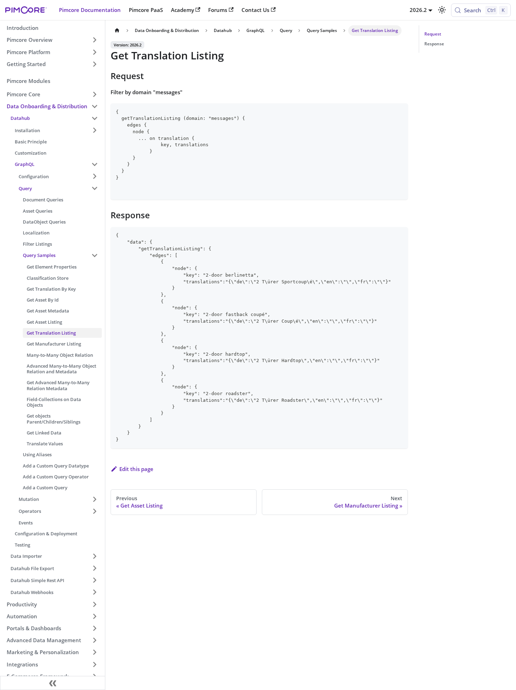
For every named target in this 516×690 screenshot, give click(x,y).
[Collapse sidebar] (52, 683)
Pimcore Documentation (90, 9)
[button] (52, 94)
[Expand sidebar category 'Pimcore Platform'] (94, 52)
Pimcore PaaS (146, 9)
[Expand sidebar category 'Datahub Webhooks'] (94, 592)
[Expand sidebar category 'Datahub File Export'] (94, 568)
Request (432, 34)
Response (434, 44)
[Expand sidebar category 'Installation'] (94, 130)
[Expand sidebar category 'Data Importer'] (94, 556)
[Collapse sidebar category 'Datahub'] (94, 118)
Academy (182, 9)
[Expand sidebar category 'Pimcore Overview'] (94, 40)
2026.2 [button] (418, 9)
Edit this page (136, 468)
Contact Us (255, 9)
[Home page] (117, 30)
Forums (217, 9)
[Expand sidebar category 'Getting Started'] (94, 64)
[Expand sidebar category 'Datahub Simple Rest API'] (94, 580)
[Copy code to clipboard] (399, 111)
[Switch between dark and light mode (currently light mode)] (441, 10)
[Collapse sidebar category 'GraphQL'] (94, 164)
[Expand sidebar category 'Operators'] (94, 511)
